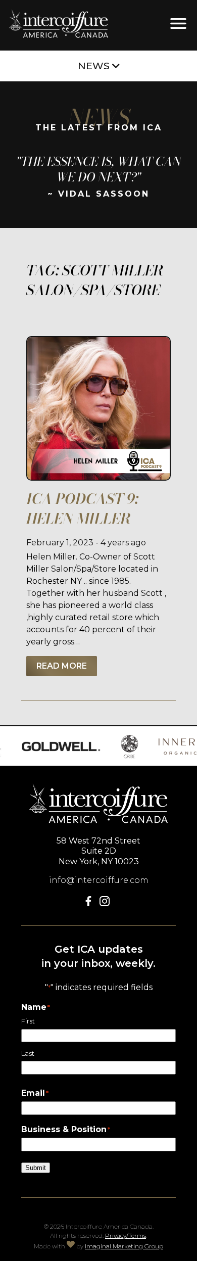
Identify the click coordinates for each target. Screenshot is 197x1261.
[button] (90, 903)
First (28, 1021)
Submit (35, 1168)
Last (27, 1053)
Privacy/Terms (125, 1235)
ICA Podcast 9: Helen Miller (82, 508)
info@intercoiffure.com (99, 880)
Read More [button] (61, 666)
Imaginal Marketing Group (124, 1246)
